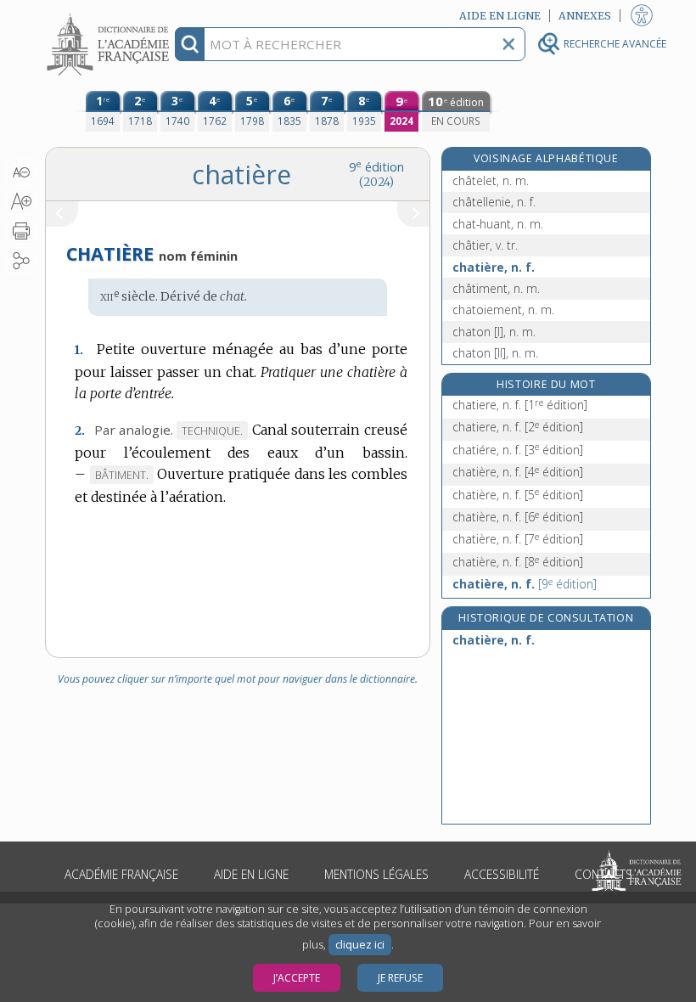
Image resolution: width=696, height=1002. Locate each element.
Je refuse (400, 978)
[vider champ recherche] (508, 44)
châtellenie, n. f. (494, 202)
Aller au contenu (110, 14)
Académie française (121, 874)
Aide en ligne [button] (500, 15)
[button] (21, 172)
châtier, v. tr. (485, 245)
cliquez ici (359, 944)
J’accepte (296, 978)
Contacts (603, 874)
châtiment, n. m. (496, 288)
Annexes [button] (584, 15)
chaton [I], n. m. (494, 332)
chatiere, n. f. (519, 405)
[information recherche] (190, 44)
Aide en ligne (251, 874)
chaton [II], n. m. (495, 353)
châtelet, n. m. (490, 180)
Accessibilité (501, 874)
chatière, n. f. (493, 267)
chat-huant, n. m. (497, 224)
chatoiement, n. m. (503, 309)
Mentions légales (376, 874)
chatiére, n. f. (517, 450)
